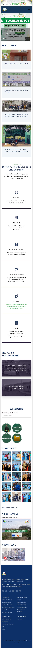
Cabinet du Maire (21, 602)
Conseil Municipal (21, 604)
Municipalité (16, 223)
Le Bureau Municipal (22, 607)
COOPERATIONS (21, 616)
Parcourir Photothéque (9, 507)
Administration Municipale (21, 610)
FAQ (3, 626)
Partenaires (20, 619)
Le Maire (19, 599)
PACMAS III (16, 302)
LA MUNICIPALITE (22, 597)
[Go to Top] (29, 644)
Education (16, 329)
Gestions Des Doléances (8, 624)
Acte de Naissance (6, 610)
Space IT (28, 640)
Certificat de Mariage (7, 599)
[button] (26, 39)
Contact (4, 629)
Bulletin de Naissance (7, 604)
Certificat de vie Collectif (8, 607)
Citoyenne (16, 249)
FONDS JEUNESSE (6, 619)
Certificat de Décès (7, 612)
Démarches (16, 197)
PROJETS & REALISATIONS (10, 354)
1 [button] (1, 38)
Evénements (5, 621)
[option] (18, 27)
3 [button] (4, 38)
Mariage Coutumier (6, 602)
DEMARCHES (5, 597)
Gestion (16, 275)
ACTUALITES (9, 45)
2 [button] (3, 38)
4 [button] (5, 38)
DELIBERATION (6, 616)
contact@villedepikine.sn (15, 586)
